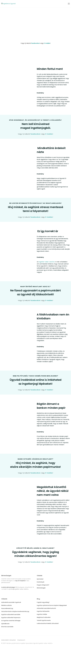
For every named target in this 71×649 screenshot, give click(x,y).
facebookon (35, 43)
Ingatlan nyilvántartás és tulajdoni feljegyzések (52, 605)
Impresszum (21, 640)
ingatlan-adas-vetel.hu (47, 262)
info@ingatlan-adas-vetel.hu (19, 589)
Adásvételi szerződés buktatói (46, 608)
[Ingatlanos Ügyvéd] (8, 4)
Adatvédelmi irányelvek (8, 640)
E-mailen (47, 43)
